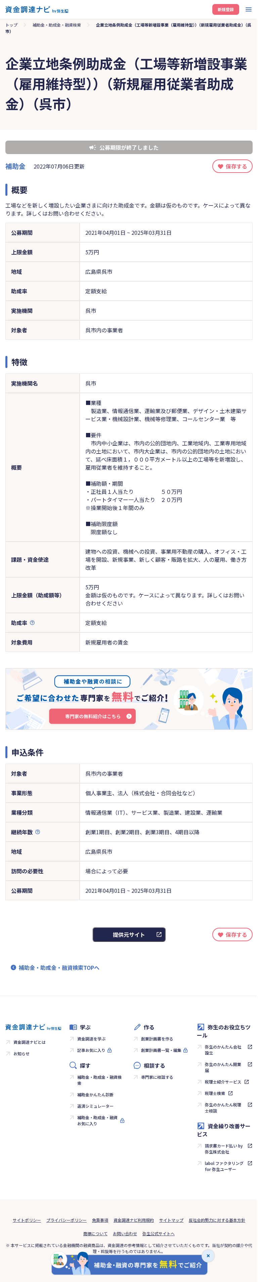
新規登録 (226, 9)
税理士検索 (215, 1093)
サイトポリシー (27, 1220)
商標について (95, 1233)
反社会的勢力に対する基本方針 (217, 1220)
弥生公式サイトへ (158, 1233)
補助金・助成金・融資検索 (57, 25)
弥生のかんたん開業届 (223, 1067)
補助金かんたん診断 (95, 1094)
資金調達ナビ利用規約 (134, 1220)
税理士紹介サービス (223, 1082)
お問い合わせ (125, 1233)
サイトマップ (171, 1220)
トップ (11, 25)
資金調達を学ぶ (91, 1038)
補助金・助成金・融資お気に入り (97, 1120)
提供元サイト (129, 934)
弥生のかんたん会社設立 (223, 1050)
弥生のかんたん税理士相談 (223, 1107)
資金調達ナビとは (29, 1042)
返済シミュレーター (95, 1106)
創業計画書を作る (157, 1038)
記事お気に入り (91, 1050)
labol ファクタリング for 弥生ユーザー (224, 1166)
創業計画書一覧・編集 (161, 1050)
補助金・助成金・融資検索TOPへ (59, 967)
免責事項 (100, 1220)
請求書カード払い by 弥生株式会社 (224, 1149)
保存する (236, 166)
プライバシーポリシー (66, 1220)
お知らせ (21, 1053)
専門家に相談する (157, 1077)
